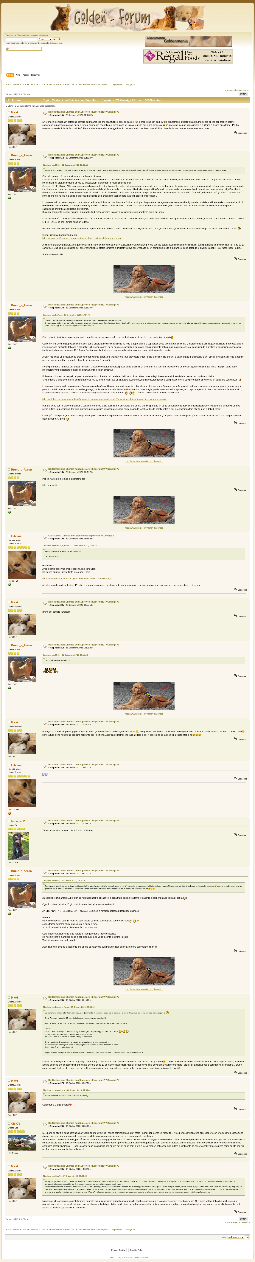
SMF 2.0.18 (115, 1258)
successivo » (243, 90)
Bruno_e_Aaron (21, 155)
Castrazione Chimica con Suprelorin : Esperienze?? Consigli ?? (81, 535)
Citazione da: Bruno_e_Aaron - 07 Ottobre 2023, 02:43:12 (69, 1007)
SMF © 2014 (127, 1258)
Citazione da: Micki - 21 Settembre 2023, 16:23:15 (65, 165)
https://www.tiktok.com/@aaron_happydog (144, 297)
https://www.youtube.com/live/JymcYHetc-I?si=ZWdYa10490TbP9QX (76, 578)
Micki (14, 112)
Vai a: (224, 1237)
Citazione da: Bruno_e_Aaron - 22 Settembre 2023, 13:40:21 (70, 546)
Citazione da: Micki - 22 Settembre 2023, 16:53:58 (65, 655)
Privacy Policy (118, 1250)
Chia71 (15, 1123)
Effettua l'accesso (25, 35)
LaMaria (16, 536)
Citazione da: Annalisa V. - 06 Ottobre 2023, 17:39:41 (67, 1090)
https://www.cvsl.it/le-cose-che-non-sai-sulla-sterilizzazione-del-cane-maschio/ (81, 238)
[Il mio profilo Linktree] (9, 585)
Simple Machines (140, 1258)
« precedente (231, 90)
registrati (44, 35)
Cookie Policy (137, 1250)
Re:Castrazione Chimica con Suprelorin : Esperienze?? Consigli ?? (83, 112)
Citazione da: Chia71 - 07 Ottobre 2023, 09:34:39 (65, 1176)
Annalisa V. (18, 821)
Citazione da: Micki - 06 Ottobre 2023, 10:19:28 (64, 881)
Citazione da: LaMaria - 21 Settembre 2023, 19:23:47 (66, 315)
